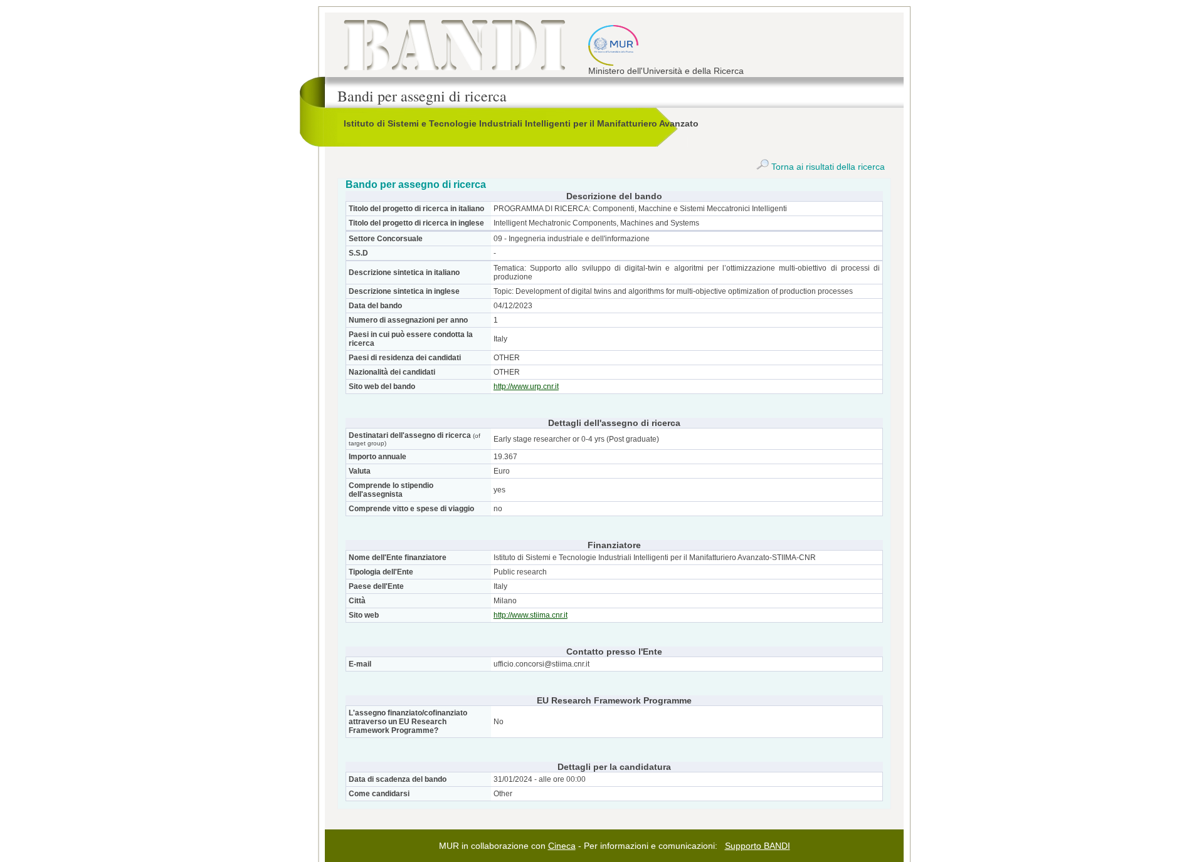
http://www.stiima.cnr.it (531, 615)
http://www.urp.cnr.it (526, 386)
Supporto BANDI (757, 846)
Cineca (562, 846)
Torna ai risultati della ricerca (827, 167)
